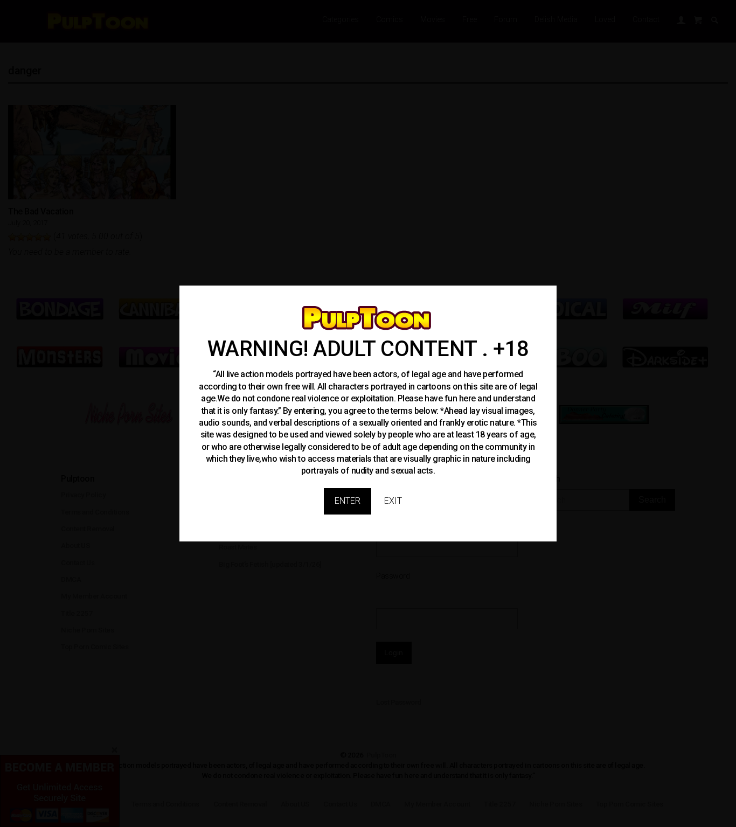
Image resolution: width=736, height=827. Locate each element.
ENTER (347, 501)
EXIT (393, 501)
